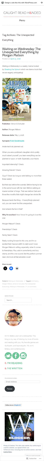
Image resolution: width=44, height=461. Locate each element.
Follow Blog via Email (11, 378)
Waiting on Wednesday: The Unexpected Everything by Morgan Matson (21, 52)
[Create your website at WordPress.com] (22, 2)
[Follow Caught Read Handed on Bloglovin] (13, 406)
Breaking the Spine (12, 69)
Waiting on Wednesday (15, 281)
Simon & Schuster (18, 284)
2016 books (34, 281)
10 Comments (31, 286)
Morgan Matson (7, 284)
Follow (9, 389)
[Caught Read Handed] (22, 14)
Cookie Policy (8, 452)
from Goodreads (17, 141)
